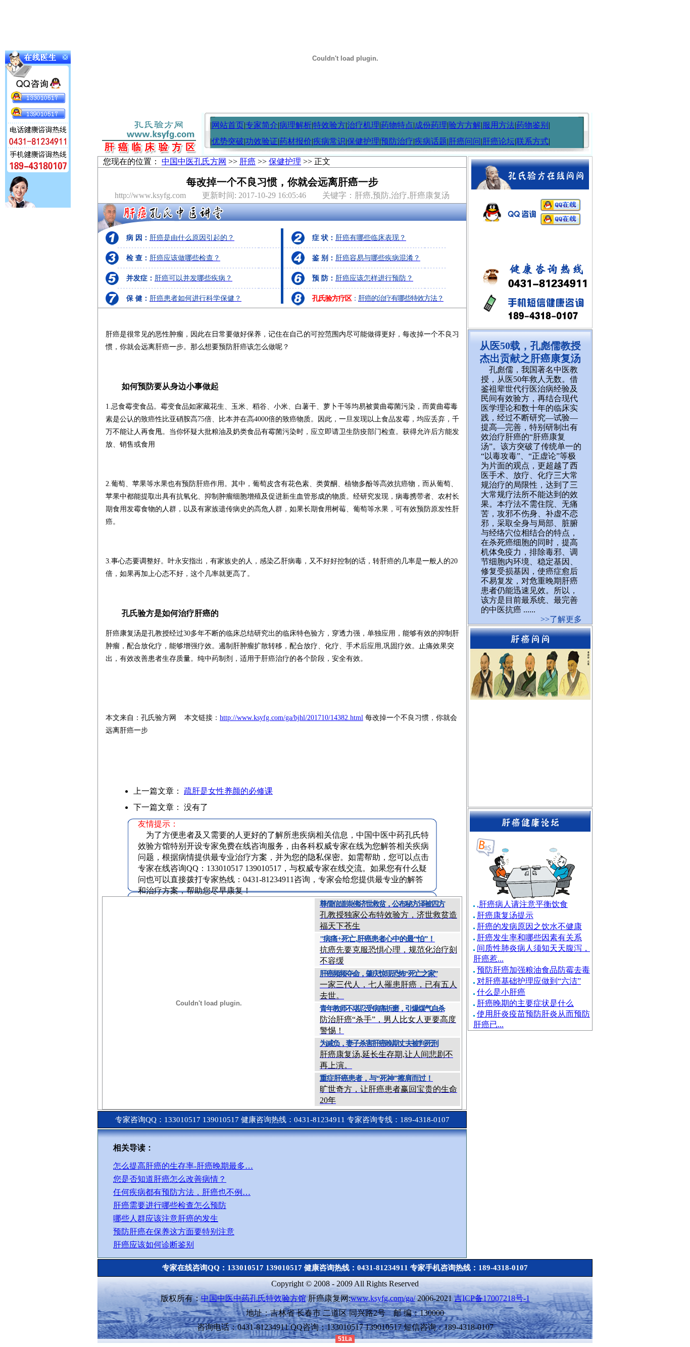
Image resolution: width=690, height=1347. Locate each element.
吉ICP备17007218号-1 (492, 1298)
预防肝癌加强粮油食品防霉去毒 (533, 970)
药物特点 (397, 125)
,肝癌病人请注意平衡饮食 (522, 904)
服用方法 (498, 125)
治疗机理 (363, 125)
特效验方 (329, 125)
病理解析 (295, 125)
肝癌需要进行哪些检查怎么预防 (169, 1205)
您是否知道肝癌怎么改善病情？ (169, 1179)
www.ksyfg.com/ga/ (383, 1298)
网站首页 (228, 125)
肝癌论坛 (498, 141)
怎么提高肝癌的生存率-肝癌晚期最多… (183, 1166)
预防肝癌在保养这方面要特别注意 (173, 1231)
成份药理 (431, 125)
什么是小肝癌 (501, 992)
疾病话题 (431, 141)
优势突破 (228, 141)
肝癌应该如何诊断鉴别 (153, 1244)
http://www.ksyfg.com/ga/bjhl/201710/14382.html (291, 717)
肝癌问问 (465, 141)
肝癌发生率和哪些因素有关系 (529, 937)
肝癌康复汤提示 (505, 915)
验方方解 (465, 125)
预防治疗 (397, 141)
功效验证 (261, 141)
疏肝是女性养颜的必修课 (228, 791)
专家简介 (261, 125)
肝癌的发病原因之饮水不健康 (529, 926)
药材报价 (295, 141)
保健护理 (363, 141)
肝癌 (247, 161)
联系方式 (532, 141)
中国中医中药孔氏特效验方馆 (253, 1298)
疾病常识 (329, 141)
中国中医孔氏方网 (194, 161)
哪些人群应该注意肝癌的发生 (165, 1218)
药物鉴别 (532, 125)
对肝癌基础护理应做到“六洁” (529, 981)
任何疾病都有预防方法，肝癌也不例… (182, 1192)
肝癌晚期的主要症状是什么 (525, 1003)
